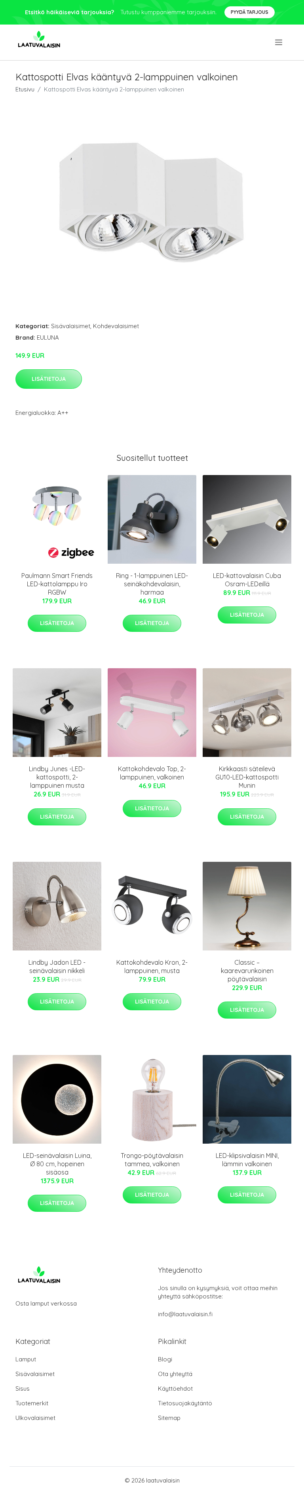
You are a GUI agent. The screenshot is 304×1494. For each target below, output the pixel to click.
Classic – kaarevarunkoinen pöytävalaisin (247, 970)
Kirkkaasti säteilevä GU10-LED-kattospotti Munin (247, 777)
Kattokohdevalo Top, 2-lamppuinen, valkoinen (152, 773)
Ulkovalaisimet (35, 1418)
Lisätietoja (49, 378)
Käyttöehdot (175, 1388)
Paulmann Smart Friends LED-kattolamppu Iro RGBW (57, 584)
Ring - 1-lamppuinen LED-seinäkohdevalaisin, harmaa (152, 584)
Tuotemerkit (31, 1403)
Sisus (22, 1388)
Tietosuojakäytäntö (185, 1403)
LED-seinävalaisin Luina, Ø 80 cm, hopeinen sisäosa (57, 1164)
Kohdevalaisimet (116, 326)
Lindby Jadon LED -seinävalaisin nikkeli (57, 966)
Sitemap (169, 1418)
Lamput (25, 1359)
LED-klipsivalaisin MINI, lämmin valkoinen (247, 1160)
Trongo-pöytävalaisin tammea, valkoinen (152, 1160)
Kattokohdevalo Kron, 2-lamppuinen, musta (152, 966)
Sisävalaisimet (70, 326)
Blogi (165, 1359)
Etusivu (24, 89)
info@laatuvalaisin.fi (185, 1314)
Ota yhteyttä (175, 1374)
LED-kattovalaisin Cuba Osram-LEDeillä (247, 580)
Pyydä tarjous (249, 12)
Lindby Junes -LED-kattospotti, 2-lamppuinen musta (57, 777)
